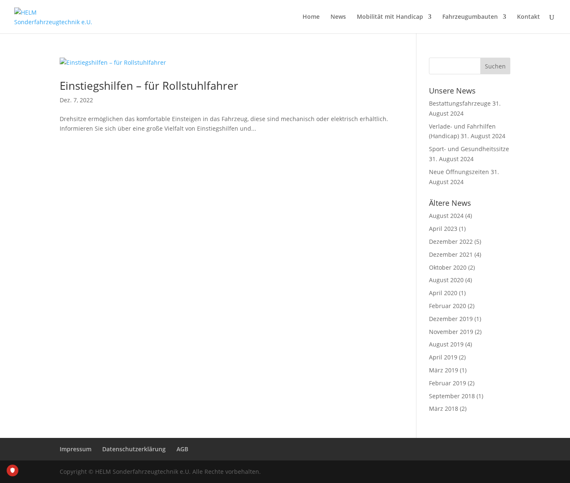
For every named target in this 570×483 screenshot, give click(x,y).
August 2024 (446, 216)
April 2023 (443, 229)
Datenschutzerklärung (134, 449)
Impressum (75, 449)
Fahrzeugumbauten (470, 17)
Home (311, 17)
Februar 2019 (447, 383)
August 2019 (446, 344)
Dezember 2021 (451, 254)
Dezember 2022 (451, 241)
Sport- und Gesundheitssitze (469, 149)
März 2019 (443, 370)
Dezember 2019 (451, 319)
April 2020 (443, 293)
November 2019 (451, 332)
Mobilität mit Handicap (390, 17)
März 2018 (443, 408)
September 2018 (452, 396)
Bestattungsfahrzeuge (460, 103)
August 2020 (446, 280)
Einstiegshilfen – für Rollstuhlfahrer (149, 85)
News (338, 17)
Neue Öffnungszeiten (459, 172)
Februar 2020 (447, 306)
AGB (182, 449)
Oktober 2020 (448, 267)
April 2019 (443, 357)
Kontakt (528, 17)
